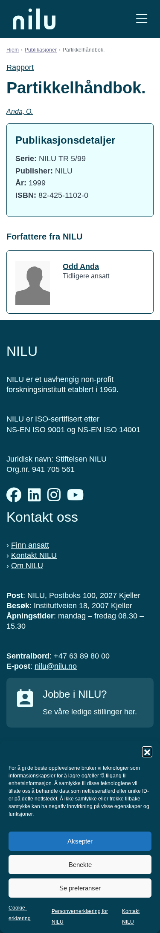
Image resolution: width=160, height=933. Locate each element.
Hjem (12, 50)
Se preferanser (80, 888)
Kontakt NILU (34, 555)
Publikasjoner (41, 50)
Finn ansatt (30, 545)
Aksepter (80, 841)
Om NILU (27, 565)
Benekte (80, 864)
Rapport (20, 67)
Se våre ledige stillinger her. (90, 712)
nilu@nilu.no (56, 666)
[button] (147, 751)
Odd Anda (81, 266)
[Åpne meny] (141, 19)
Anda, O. (19, 111)
